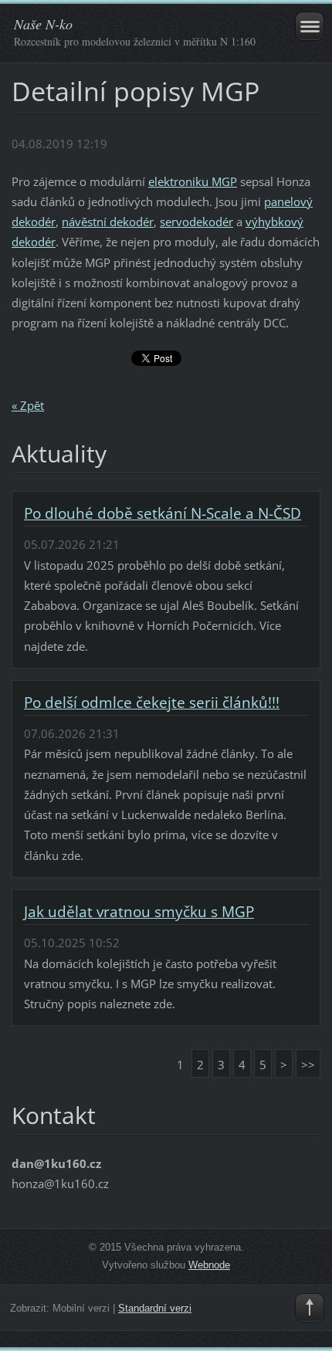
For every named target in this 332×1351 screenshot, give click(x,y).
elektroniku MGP (192, 181)
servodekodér (196, 221)
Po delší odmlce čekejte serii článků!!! (151, 702)
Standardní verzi (154, 1308)
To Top (309, 1307)
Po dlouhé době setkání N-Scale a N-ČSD (162, 513)
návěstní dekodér (108, 221)
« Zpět (28, 405)
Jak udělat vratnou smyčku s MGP (139, 912)
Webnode (209, 1265)
